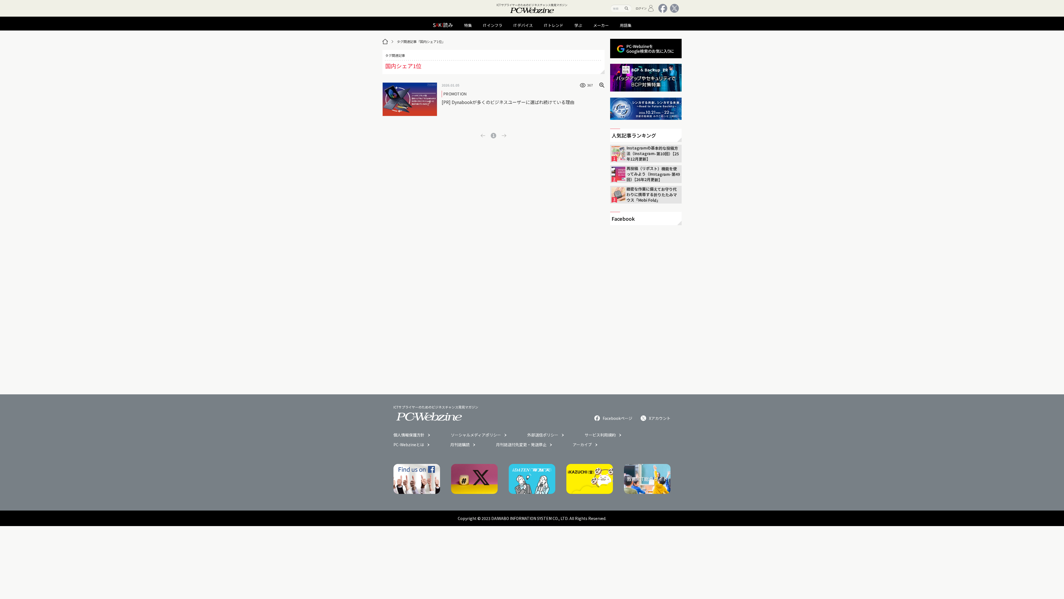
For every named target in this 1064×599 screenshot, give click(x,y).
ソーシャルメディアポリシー (476, 435)
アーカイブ (582, 444)
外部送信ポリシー (542, 435)
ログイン (641, 8)
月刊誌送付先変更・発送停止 (521, 444)
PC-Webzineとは (408, 444)
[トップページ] (385, 41)
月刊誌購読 (460, 444)
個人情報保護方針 (408, 435)
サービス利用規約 (600, 435)
